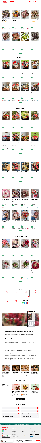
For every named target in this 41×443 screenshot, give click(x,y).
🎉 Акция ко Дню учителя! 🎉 (35, 391)
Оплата (23, 431)
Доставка (23, 430)
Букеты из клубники (14, 428)
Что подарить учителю (34, 372)
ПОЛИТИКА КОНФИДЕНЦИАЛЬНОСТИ (5, 436)
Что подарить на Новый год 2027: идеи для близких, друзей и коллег (16, 373)
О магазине (23, 428)
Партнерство (13, 432)
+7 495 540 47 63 (5, 429)
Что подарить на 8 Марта (5, 372)
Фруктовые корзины (14, 431)
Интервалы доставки (4, 384)
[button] (33, 1)
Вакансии (23, 432)
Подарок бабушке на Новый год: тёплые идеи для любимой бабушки (25, 373)
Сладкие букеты (14, 430)
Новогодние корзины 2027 (15, 434)
